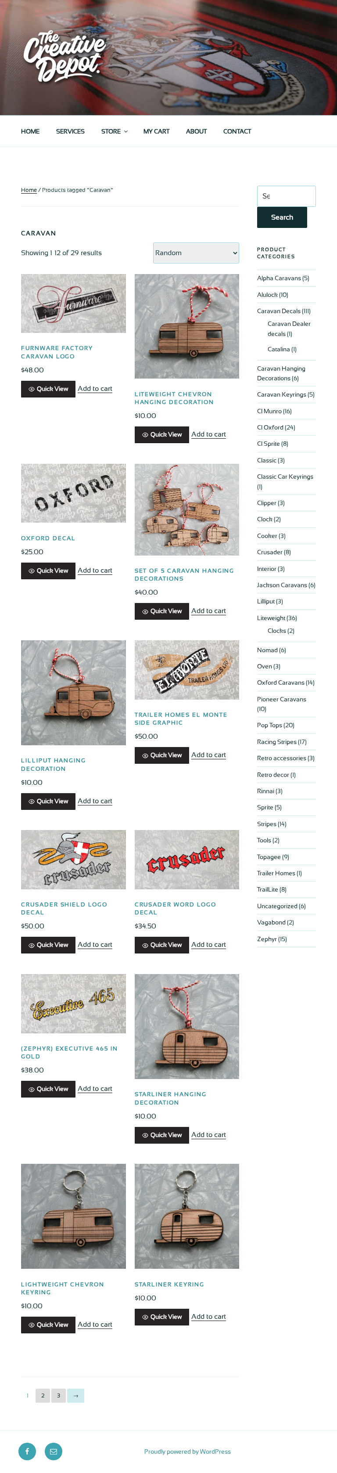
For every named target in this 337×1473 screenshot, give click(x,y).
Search (282, 217)
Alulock (267, 294)
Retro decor (273, 774)
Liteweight (271, 617)
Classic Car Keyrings (285, 476)
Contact (237, 131)
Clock (264, 519)
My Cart (156, 131)
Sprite (265, 807)
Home (30, 131)
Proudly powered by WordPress (187, 1451)
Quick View (52, 388)
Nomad (267, 649)
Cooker (267, 535)
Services (70, 131)
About (196, 131)
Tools (264, 840)
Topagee (269, 856)
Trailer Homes (276, 873)
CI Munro (269, 411)
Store (111, 131)
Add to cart (95, 388)
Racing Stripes (277, 741)
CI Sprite (268, 443)
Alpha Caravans (279, 278)
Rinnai (265, 790)
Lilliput (266, 601)
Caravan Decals (279, 310)
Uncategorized (277, 906)
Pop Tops (269, 725)
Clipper (266, 502)
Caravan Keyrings (281, 394)
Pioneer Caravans (281, 699)
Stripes (266, 823)
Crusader (270, 552)
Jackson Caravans (282, 584)
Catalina (279, 349)
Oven (264, 666)
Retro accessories (281, 758)
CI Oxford (270, 427)
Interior (266, 568)
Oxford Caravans (281, 682)
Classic (266, 460)
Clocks (277, 630)
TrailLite (267, 889)
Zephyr (267, 938)
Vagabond (271, 922)
